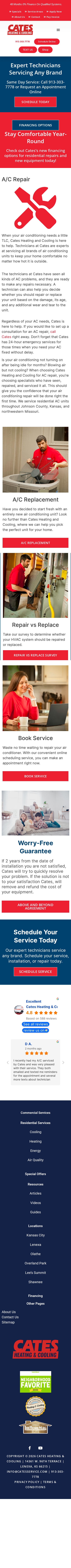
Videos (35, 1203)
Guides (35, 1212)
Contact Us (10, 1317)
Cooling (35, 1132)
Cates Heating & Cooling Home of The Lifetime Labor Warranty (42, 1007)
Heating (35, 1141)
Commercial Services (35, 1113)
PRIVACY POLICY (26, 1482)
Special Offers (35, 1174)
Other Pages (36, 1304)
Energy (35, 1151)
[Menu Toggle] (58, 29)
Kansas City (36, 1235)
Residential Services (35, 1123)
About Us (9, 1312)
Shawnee (35, 1282)
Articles (35, 1193)
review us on (34, 1030)
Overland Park (35, 1263)
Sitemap (8, 1322)
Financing (35, 1296)
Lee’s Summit (35, 1273)
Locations (35, 1226)
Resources (35, 1184)
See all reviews (35, 1024)
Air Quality (35, 1160)
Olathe (36, 1254)
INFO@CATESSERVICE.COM (27, 1472)
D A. (28, 1044)
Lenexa (35, 1245)
